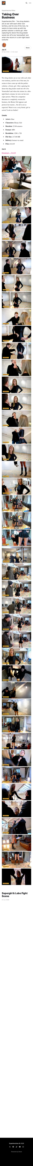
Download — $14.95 (9, 153)
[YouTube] (20, 1147)
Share (28, 47)
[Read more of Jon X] (4, 45)
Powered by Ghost (16, 1151)
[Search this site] (26, 2)
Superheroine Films (8, 10)
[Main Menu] (30, 3)
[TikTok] (16, 1147)
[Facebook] (13, 1147)
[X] (10, 1147)
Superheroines (14, 1143)
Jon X (4, 50)
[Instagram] (23, 1147)
